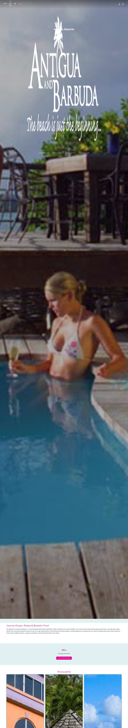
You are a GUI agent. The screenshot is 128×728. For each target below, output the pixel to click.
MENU (123, 5)
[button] (15, 3)
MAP (119, 5)
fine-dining (56, 633)
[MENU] (123, 4)
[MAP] (119, 4)
